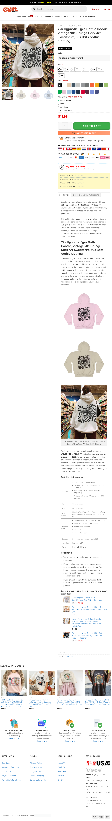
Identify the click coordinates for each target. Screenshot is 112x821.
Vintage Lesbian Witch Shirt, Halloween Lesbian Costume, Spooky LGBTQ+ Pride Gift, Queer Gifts (42, 703)
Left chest (64, 107)
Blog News (62, 771)
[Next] (50, 56)
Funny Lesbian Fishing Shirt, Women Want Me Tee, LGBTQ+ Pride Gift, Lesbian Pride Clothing (69, 702)
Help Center (96, 9)
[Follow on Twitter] (96, 770)
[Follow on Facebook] (88, 770)
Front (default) (65, 100)
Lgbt (65, 16)
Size (59, 64)
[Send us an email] (100, 770)
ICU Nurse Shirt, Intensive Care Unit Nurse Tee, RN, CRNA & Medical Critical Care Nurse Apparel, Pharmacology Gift (12, 703)
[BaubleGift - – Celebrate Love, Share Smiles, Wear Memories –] (13, 9)
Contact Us (6, 771)
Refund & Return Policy (11, 780)
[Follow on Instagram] (92, 770)
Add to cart (92, 125)
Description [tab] (64, 195)
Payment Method (9, 775)
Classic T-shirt (73, 26)
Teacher (48, 16)
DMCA (60, 780)
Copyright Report (37, 771)
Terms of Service (37, 767)
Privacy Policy (36, 763)
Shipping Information (10, 767)
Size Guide (6, 763)
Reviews (61, 775)
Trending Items (23, 16)
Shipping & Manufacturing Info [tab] (86, 195)
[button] (107, 9)
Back (62, 104)
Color (60, 80)
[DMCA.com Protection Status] (42, 815)
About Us (62, 763)
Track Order (63, 767)
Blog (75, 16)
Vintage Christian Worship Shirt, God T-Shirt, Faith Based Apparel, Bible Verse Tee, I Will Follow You (97, 702)
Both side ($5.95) (66, 110)
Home (60, 26)
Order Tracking (88, 16)
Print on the (62, 97)
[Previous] (5, 56)
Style (60, 53)
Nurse (37, 16)
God (57, 16)
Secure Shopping (37, 775)
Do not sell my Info (38, 780)
